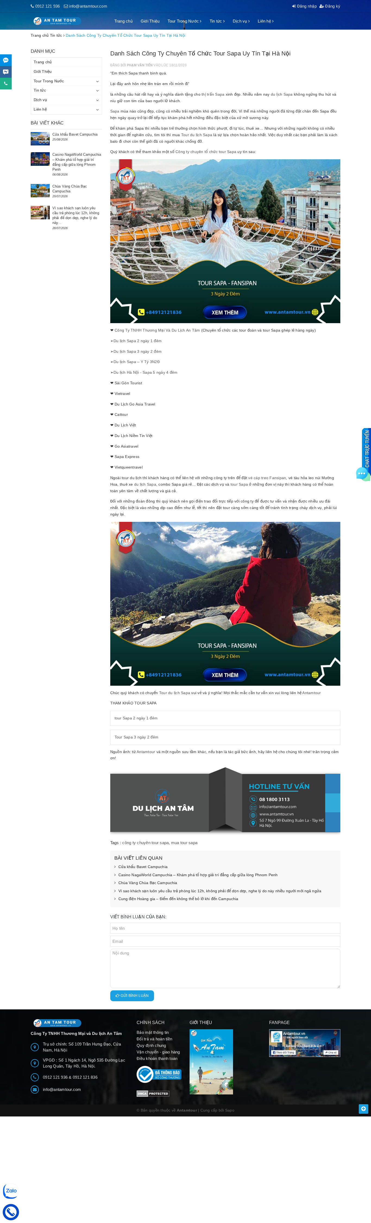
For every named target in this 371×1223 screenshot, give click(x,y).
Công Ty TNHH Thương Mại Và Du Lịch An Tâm (157, 330)
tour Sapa (239, 484)
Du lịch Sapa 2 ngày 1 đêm (138, 341)
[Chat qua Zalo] (6, 60)
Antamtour (311, 693)
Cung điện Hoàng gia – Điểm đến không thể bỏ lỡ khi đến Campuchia (178, 899)
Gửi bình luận (134, 995)
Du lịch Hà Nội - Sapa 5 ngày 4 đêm (146, 372)
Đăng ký (332, 6)
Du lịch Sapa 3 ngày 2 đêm (138, 351)
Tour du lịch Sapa (196, 135)
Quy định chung (151, 1045)
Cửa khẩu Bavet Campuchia (143, 867)
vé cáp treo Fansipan (267, 478)
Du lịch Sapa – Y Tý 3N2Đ (137, 362)
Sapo (229, 1110)
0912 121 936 (47, 6)
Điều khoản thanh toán (157, 1058)
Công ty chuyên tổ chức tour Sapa (205, 151)
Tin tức (216, 21)
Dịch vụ (240, 21)
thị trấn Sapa (213, 94)
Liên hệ (265, 21)
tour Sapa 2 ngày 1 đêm (136, 718)
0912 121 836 (85, 1077)
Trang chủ (123, 21)
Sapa (115, 111)
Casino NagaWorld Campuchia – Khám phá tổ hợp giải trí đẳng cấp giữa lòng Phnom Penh (198, 875)
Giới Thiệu (150, 21)
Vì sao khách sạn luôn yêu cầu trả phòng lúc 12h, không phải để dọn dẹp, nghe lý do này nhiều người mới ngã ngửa (220, 891)
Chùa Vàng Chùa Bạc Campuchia (147, 883)
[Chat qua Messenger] (6, 72)
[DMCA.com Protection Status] (153, 1093)
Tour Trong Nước (184, 21)
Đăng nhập (306, 6)
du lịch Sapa (282, 94)
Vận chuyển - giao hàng (158, 1052)
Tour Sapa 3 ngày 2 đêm (137, 737)
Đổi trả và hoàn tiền (154, 1039)
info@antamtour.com (88, 6)
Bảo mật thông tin (153, 1032)
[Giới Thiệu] (225, 1061)
